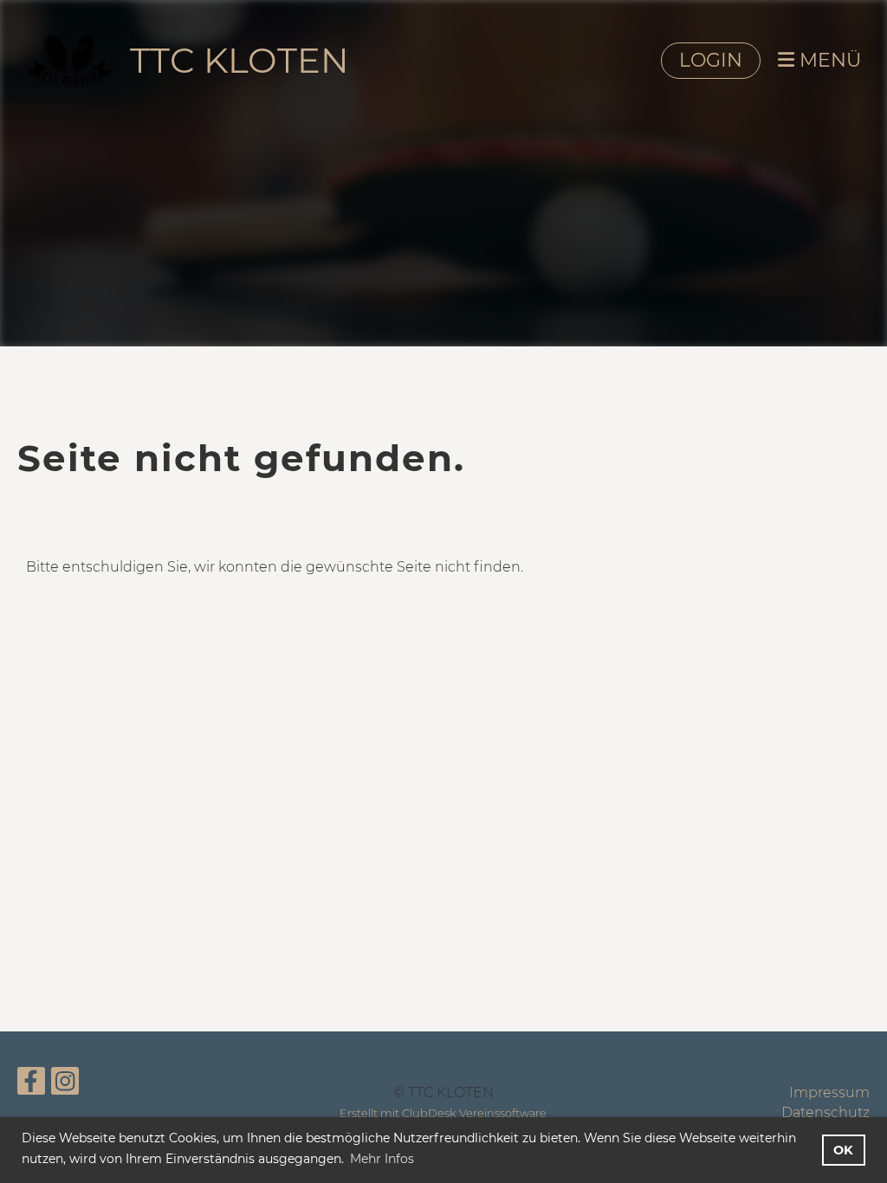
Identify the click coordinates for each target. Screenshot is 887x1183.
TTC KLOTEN (239, 60)
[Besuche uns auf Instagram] (65, 1085)
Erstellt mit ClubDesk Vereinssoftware (443, 1113)
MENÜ (827, 60)
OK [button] (843, 1150)
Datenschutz (825, 1112)
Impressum (829, 1092)
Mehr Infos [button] (382, 1159)
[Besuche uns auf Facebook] (31, 1085)
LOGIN (710, 60)
